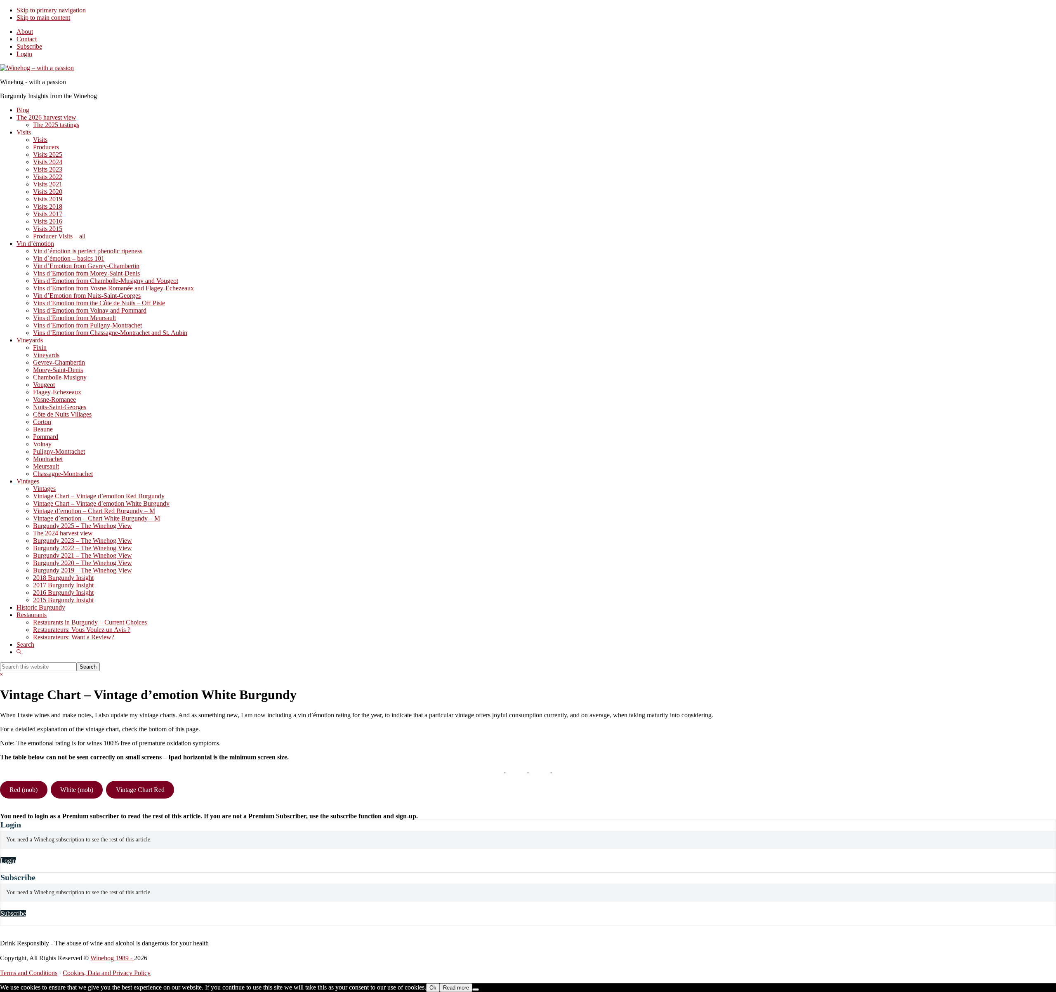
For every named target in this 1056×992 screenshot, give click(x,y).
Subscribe (29, 46)
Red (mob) (23, 789)
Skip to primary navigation (51, 10)
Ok (432, 988)
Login (24, 53)
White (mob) (76, 789)
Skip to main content (43, 17)
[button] (18, 651)
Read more (456, 988)
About (24, 31)
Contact (26, 38)
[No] (475, 989)
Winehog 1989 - (112, 957)
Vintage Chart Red (140, 789)
